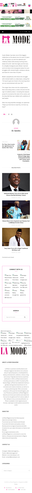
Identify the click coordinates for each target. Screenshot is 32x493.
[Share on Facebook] (29, 46)
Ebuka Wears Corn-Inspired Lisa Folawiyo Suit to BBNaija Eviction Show (16, 221)
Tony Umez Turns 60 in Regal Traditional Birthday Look (16, 249)
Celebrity (6, 37)
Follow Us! (9, 297)
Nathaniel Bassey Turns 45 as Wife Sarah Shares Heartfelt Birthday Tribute (16, 194)
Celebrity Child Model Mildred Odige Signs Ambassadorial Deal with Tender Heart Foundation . (23, 157)
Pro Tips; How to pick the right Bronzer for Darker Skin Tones (8, 145)
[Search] (29, 32)
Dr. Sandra (7, 47)
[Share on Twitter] (29, 48)
